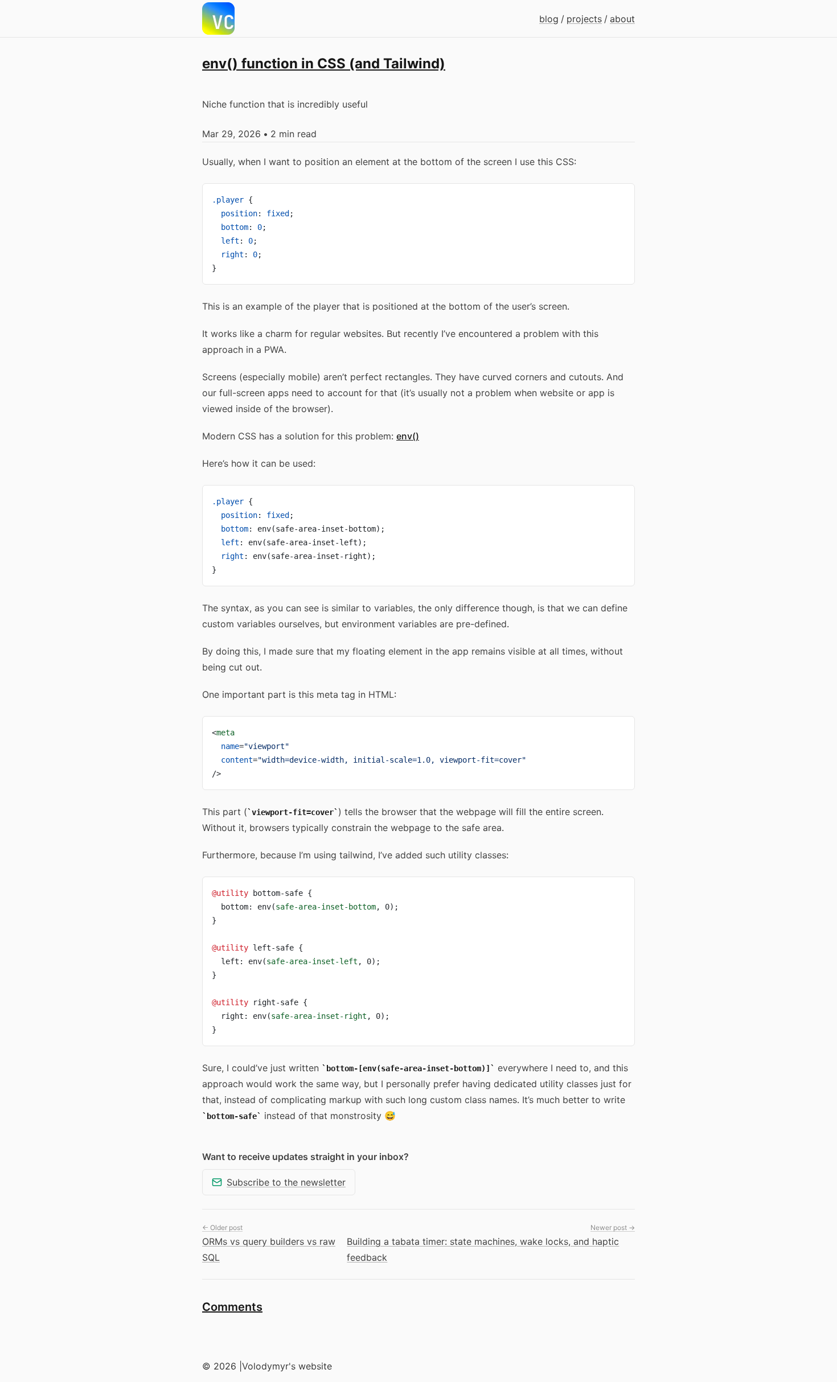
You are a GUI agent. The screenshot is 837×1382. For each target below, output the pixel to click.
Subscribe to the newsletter (286, 1182)
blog (549, 18)
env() (407, 436)
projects (584, 18)
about (622, 18)
